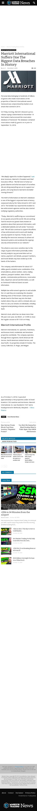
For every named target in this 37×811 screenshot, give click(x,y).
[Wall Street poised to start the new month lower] (6, 449)
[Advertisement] (18, 26)
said (32, 176)
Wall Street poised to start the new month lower (6, 456)
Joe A (4, 68)
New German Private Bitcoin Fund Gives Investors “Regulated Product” (8, 428)
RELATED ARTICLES (8, 439)
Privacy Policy (19, 767)
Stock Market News (13, 417)
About (4, 793)
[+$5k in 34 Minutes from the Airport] (18, 497)
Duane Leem (5, 517)
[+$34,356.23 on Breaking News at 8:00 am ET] (6, 551)
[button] (34, 2)
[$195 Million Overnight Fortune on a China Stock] (6, 560)
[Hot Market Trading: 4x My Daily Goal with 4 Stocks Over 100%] (6, 541)
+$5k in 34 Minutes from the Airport (15, 513)
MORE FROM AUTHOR (9, 441)
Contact (11, 793)
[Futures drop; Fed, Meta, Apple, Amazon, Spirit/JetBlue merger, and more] (30, 449)
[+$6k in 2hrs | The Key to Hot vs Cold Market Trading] (6, 531)
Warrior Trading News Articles (9, 50)
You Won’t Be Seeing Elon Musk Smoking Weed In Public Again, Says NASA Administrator (27, 428)
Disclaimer (19, 793)
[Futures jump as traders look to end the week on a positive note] (18, 449)
